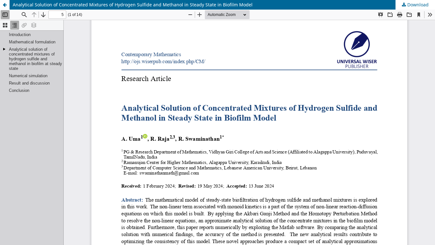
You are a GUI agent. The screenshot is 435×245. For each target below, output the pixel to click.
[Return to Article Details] (5, 5)
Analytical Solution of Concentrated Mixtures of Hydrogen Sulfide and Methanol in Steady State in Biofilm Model (133, 5)
